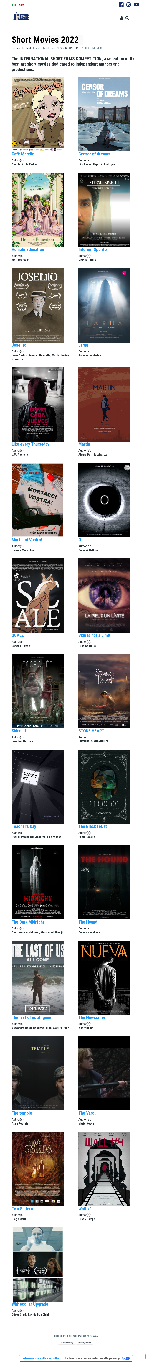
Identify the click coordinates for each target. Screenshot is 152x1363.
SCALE (18, 635)
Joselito (19, 345)
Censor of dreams (94, 154)
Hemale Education (28, 249)
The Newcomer (91, 1017)
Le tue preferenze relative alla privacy (92, 1358)
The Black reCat (92, 826)
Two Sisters (22, 1208)
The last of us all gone (31, 1017)
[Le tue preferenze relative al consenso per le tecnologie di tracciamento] (145, 1356)
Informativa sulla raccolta (40, 1358)
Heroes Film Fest (21, 48)
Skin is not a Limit (94, 635)
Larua (83, 345)
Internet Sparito (92, 249)
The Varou (87, 1113)
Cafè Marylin (23, 154)
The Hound (87, 922)
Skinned (19, 730)
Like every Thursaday (30, 444)
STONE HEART (91, 730)
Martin (84, 444)
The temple (22, 1113)
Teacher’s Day (24, 826)
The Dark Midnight (28, 922)
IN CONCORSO (73, 48)
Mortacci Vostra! (27, 539)
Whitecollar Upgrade (30, 1304)
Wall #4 (85, 1208)
